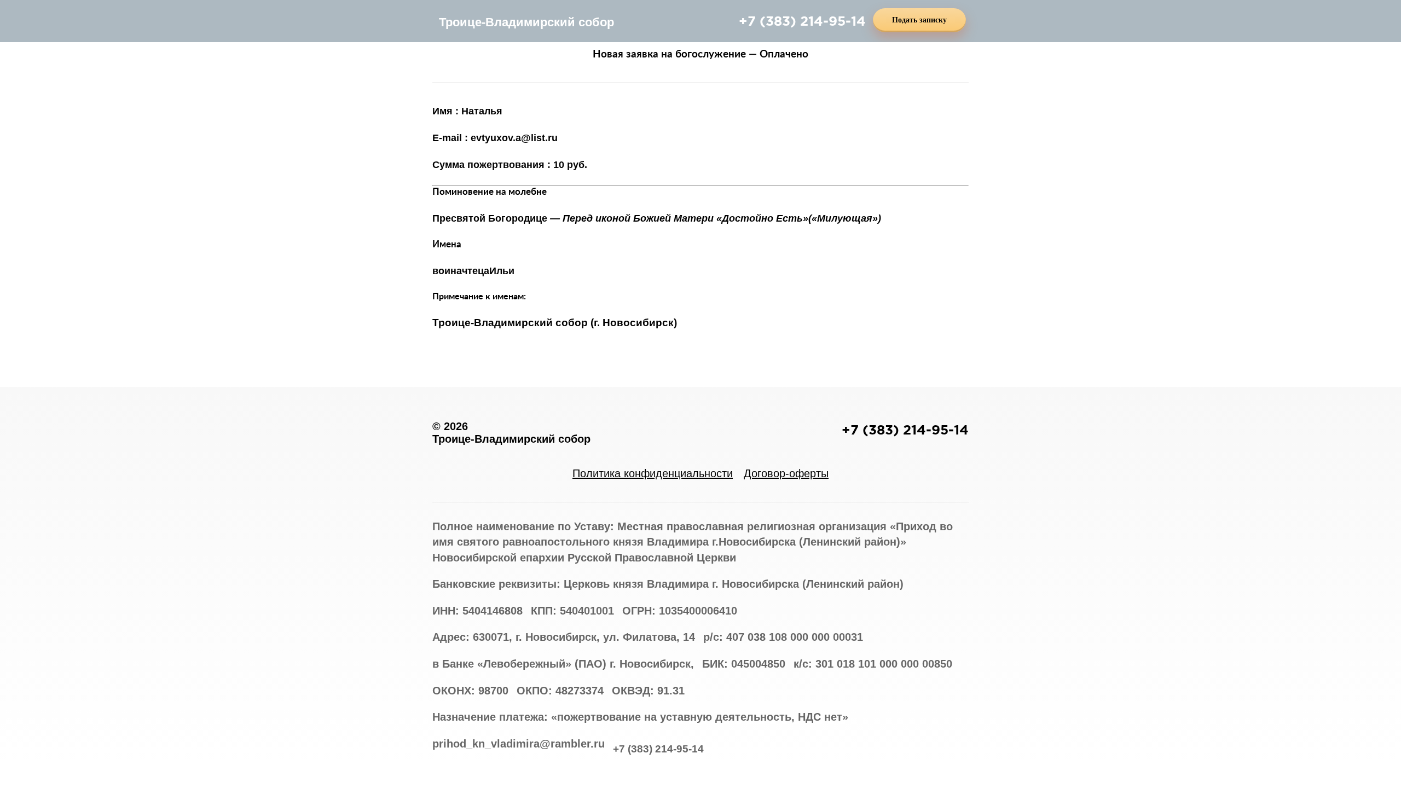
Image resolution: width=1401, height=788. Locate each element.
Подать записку (919, 20)
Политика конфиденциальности (652, 473)
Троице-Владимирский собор (526, 22)
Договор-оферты (786, 473)
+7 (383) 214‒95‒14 (802, 20)
